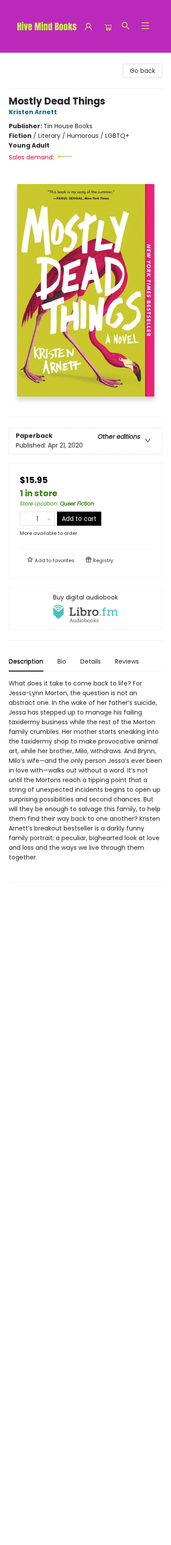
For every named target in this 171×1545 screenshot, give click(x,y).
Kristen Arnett (33, 112)
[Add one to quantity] (48, 518)
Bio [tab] (61, 661)
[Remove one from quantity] (25, 518)
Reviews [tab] (127, 661)
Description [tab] (26, 661)
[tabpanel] (85, 781)
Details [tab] (90, 661)
